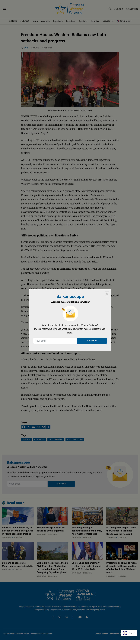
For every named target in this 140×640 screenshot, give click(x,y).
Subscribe (92, 340)
